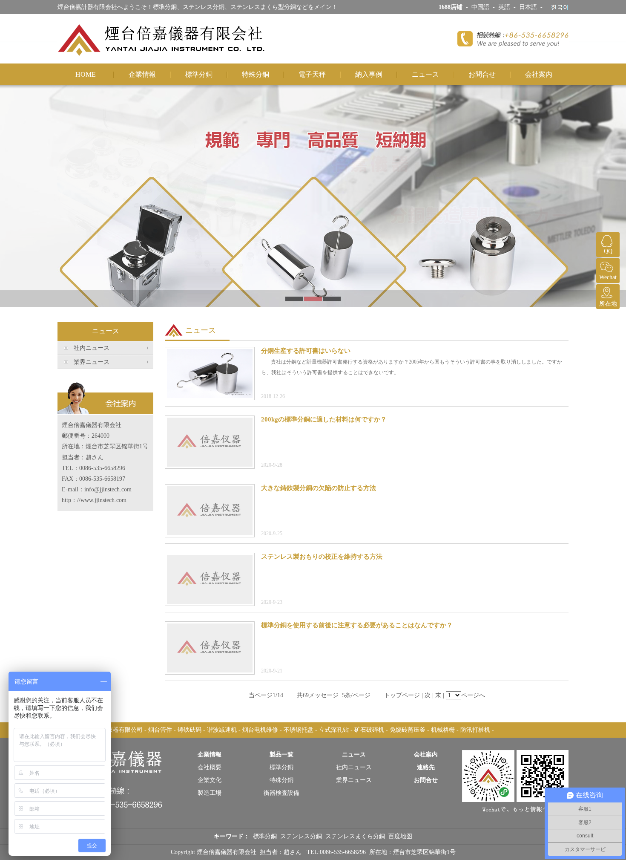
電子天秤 (312, 74)
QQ (608, 251)
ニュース (425, 74)
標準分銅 (198, 74)
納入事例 (368, 74)
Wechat (608, 277)
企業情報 (142, 74)
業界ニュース (91, 362)
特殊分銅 (255, 74)
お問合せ (482, 74)
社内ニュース (91, 348)
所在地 (608, 303)
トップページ (402, 695)
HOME (85, 74)
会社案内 (538, 74)
